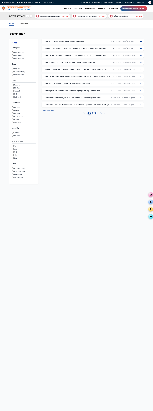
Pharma (16, 119)
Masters (17, 88)
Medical (17, 107)
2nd (15, 149)
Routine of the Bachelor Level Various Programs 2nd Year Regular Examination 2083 (75, 69)
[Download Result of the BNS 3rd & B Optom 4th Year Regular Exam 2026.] (141, 84)
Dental (16, 110)
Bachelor (17, 85)
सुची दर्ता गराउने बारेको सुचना (84, 16)
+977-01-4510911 (49, 2)
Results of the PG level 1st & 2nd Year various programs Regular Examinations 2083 (75, 55)
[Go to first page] (82, 113)
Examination (23, 24)
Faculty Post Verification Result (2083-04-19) (50, 16)
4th (15, 155)
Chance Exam (19, 75)
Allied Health (18, 122)
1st (15, 146)
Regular (17, 69)
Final (15, 158)
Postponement (19, 171)
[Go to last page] (103, 113)
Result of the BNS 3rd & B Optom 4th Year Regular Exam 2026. (67, 84)
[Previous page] (86, 113)
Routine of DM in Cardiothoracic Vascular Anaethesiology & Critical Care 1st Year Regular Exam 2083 (77, 105)
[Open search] (149, 2)
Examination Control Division (133, 9)
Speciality (17, 91)
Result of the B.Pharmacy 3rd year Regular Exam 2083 (64, 41)
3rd (15, 152)
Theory (16, 133)
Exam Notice (18, 55)
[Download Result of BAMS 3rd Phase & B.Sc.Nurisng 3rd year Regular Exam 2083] (141, 62)
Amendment (18, 177)
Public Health (18, 116)
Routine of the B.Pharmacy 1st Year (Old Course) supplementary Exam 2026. (72, 98)
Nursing (17, 113)
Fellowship (18, 97)
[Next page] (99, 113)
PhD (15, 94)
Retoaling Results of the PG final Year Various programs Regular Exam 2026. (72, 91)
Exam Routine (19, 52)
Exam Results (19, 58)
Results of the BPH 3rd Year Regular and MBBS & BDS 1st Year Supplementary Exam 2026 (77, 76)
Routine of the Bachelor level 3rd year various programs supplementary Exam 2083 (75, 48)
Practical (17, 136)
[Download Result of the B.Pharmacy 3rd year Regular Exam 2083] (141, 41)
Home (11, 24)
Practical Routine (20, 168)
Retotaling (18, 174)
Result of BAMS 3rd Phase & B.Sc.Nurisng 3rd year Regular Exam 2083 (70, 62)
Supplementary (19, 72)
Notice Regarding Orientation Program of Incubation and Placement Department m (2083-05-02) (124, 16)
